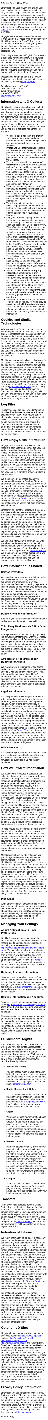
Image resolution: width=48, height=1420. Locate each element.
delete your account (23, 1412)
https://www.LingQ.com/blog (22, 1338)
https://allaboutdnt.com (20, 386)
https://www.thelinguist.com (14, 1340)
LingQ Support (28, 81)
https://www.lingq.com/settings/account (26, 1004)
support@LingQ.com (11, 96)
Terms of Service (20, 498)
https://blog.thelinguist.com (13, 1343)
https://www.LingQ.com (31, 1336)
